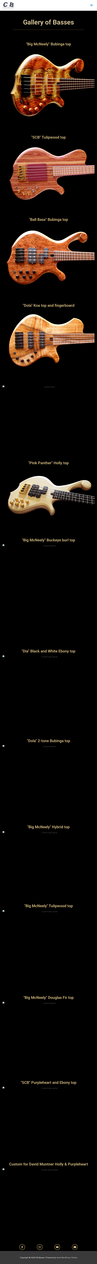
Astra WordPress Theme (67, 1257)
